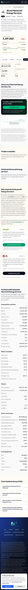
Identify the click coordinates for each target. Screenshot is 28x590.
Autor (23, 529)
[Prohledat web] (22, 2)
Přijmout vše (8, 586)
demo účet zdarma (17, 222)
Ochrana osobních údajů (18, 532)
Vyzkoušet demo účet (14, 273)
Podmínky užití (7, 532)
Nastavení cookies (20, 534)
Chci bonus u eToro (14, 107)
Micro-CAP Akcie (8, 7)
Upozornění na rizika (8, 534)
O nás (5, 529)
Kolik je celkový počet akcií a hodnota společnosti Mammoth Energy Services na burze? (14, 509)
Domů (2, 7)
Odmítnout (20, 586)
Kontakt (11, 529)
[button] (14, 121)
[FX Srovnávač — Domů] (14, 523)
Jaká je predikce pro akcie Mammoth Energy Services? (14, 501)
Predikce (12, 59)
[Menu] (25, 2)
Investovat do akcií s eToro (14, 244)
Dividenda (19, 59)
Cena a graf (4, 59)
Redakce (17, 529)
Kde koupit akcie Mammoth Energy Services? (14, 494)
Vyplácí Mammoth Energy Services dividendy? (14, 487)
